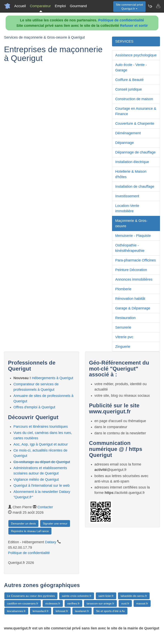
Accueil (20, 6)
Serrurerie (123, 327)
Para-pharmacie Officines (135, 260)
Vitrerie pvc (124, 337)
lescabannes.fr (16, 611)
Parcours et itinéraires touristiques (40, 427)
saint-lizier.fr (106, 595)
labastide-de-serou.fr (134, 595)
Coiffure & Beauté (129, 80)
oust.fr (125, 603)
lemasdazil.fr (41, 611)
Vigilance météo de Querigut (36, 479)
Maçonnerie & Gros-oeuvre (131, 223)
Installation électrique (132, 162)
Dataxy (50, 542)
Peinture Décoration (131, 270)
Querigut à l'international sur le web (41, 485)
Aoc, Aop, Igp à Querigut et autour (40, 444)
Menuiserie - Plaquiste (133, 236)
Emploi (60, 6)
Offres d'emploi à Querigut (34, 407)
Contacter (45, 507)
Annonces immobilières (133, 279)
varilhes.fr (73, 603)
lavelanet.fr (82, 611)
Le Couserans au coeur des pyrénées (31, 595)
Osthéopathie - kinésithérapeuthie (129, 248)
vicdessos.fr (52, 603)
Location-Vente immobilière (127, 208)
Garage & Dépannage (132, 308)
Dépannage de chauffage (135, 152)
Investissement (127, 196)
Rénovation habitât (130, 299)
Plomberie (123, 289)
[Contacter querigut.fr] (158, 6)
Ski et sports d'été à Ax (110, 611)
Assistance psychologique (136, 55)
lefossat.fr (62, 611)
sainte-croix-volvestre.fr (76, 595)
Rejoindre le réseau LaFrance (30, 531)
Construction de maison (134, 99)
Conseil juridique (128, 89)
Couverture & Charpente (134, 124)
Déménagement (128, 133)
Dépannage (124, 143)
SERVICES (124, 41)
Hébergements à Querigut (52, 378)
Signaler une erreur (55, 523)
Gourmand (78, 6)
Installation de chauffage (134, 186)
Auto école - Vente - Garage (131, 67)
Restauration (125, 318)
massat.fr (142, 603)
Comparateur (40, 6)
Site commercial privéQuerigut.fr (129, 6)
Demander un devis (23, 523)
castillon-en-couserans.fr (22, 603)
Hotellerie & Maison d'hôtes (130, 174)
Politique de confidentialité (121, 20)
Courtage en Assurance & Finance (135, 111)
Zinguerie (122, 347)
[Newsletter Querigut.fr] (150, 6)
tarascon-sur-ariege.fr (100, 603)
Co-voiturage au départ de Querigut (41, 462)
